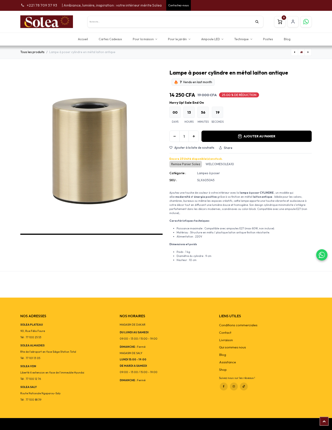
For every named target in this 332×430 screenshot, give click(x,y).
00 (175, 112)
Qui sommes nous (232, 347)
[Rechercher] (259, 21)
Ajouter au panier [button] (259, 136)
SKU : (173, 180)
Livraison (226, 340)
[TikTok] (244, 386)
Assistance (227, 362)
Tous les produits (32, 52)
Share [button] (228, 147)
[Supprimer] (174, 136)
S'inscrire (293, 21)
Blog (222, 354)
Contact (225, 332)
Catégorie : (177, 173)
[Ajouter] (194, 136)
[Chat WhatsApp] (321, 255)
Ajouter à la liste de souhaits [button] (194, 148)
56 (203, 112)
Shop (223, 369)
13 (189, 112)
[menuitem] (82, 39)
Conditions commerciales (238, 325)
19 (218, 112)
